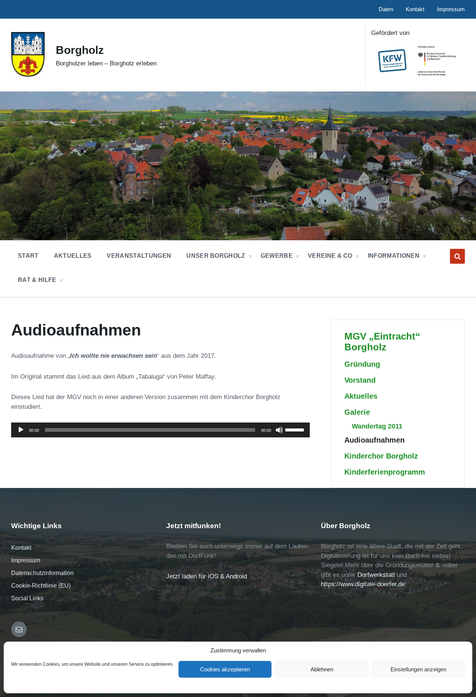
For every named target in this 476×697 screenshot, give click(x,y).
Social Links (27, 598)
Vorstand (360, 380)
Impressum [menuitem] (451, 9)
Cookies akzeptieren (225, 669)
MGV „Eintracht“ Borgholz (382, 341)
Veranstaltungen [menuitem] (139, 256)
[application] (160, 430)
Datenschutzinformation (42, 573)
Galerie (357, 412)
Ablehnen (322, 669)
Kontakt (21, 548)
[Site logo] (28, 74)
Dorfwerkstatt (376, 574)
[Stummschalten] (279, 430)
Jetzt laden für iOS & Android (206, 576)
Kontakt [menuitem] (415, 9)
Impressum (25, 560)
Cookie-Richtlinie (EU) (41, 585)
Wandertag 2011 (377, 426)
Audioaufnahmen (374, 440)
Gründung (362, 364)
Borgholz (80, 50)
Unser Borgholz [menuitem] (215, 256)
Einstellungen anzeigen (418, 669)
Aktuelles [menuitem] (73, 256)
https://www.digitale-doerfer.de (363, 584)
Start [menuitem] (28, 256)
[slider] (295, 429)
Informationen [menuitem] (393, 256)
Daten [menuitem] (386, 9)
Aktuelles (360, 396)
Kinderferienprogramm (384, 472)
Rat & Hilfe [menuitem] (37, 280)
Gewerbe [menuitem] (277, 256)
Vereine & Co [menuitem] (330, 256)
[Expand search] (457, 256)
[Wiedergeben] (21, 430)
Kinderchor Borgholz (381, 456)
